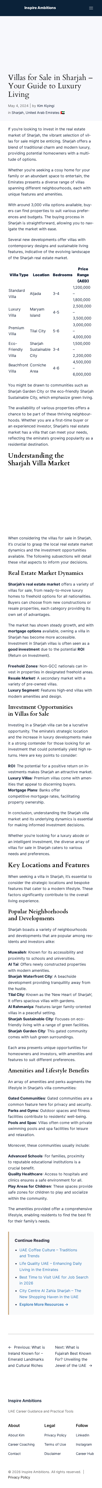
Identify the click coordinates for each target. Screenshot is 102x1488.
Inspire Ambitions (40, 8)
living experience (23, 900)
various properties (57, 407)
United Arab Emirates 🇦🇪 (45, 113)
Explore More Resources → (43, 1304)
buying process (66, 216)
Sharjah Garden (22, 391)
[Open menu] (91, 8)
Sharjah (18, 113)
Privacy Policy (19, 1477)
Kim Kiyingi (45, 106)
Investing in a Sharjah (27, 725)
